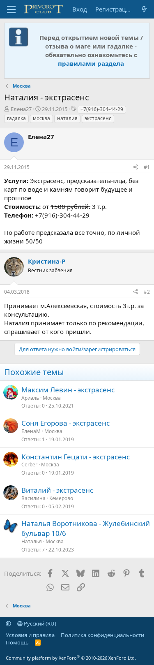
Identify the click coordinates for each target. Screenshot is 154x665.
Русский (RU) (39, 623)
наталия (67, 118)
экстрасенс (98, 118)
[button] (8, 623)
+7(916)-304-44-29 (101, 109)
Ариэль (30, 397)
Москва (52, 397)
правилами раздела (91, 63)
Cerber (29, 464)
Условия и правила (30, 635)
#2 (147, 291)
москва (41, 118)
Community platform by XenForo (71, 658)
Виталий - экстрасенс (57, 490)
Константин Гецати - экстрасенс (75, 456)
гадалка (16, 118)
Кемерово (61, 498)
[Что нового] (144, 9)
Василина (33, 498)
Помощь (17, 642)
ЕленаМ (31, 431)
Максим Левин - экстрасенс (68, 389)
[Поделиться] (135, 167)
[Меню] (11, 9)
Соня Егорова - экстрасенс (65, 423)
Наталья (31, 541)
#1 (147, 167)
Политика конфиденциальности (102, 635)
